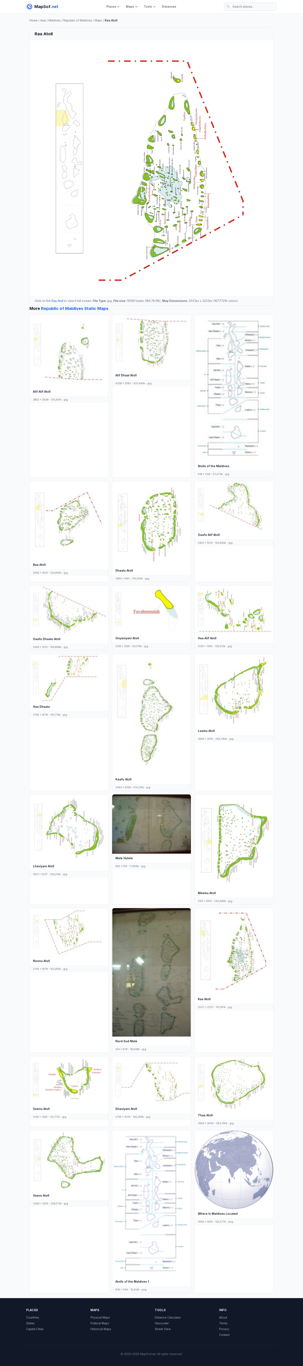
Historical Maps (100, 1329)
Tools (148, 6)
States (30, 1323)
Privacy (224, 1329)
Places (111, 6)
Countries (32, 1317)
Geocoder (162, 1323)
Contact (224, 1334)
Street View (163, 1329)
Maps (130, 6)
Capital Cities (35, 1329)
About (223, 1317)
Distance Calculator (168, 1317)
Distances (169, 6)
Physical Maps (100, 1317)
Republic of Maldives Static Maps (74, 308)
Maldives (54, 20)
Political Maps (99, 1323)
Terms (223, 1323)
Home (33, 20)
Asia (43, 20)
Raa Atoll (57, 301)
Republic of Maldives (77, 20)
